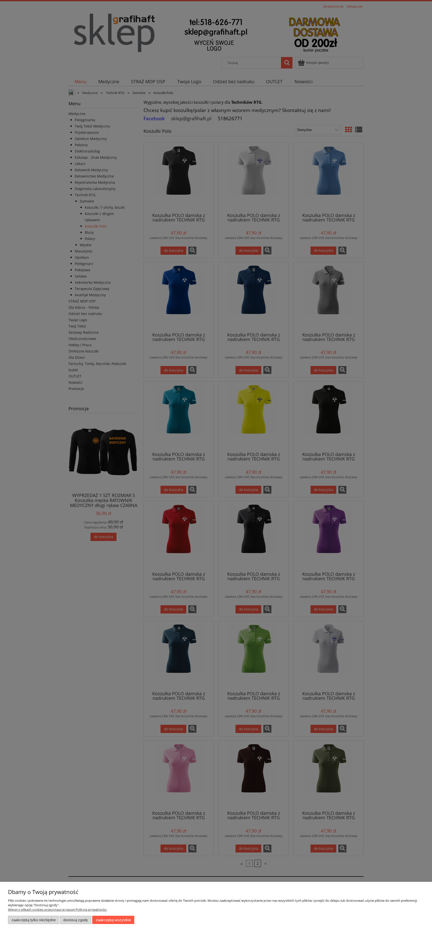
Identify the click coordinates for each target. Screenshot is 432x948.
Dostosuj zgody (75, 920)
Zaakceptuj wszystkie (113, 920)
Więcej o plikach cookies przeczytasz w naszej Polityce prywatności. (57, 909)
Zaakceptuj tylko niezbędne (34, 920)
